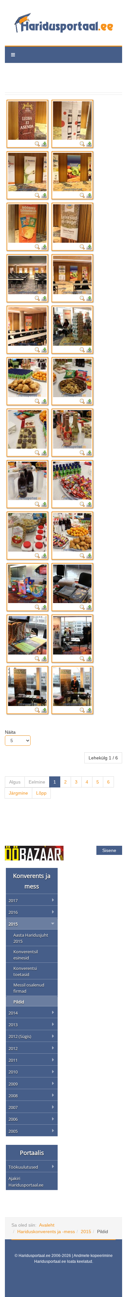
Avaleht (46, 1225)
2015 (86, 1231)
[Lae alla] (44, 143)
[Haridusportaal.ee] (63, 23)
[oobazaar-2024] (34, 852)
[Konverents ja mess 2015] (27, 120)
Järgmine (18, 793)
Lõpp (41, 793)
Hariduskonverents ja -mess (46, 1231)
